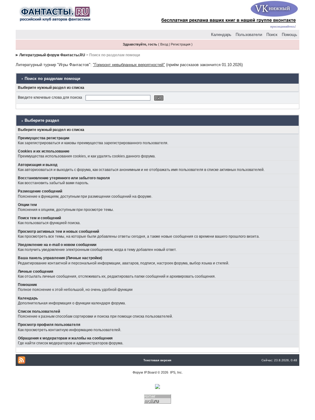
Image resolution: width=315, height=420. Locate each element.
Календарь (221, 34)
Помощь (289, 34)
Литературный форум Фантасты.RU (52, 55)
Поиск (271, 34)
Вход (164, 44)
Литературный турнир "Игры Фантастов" (53, 64)
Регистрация (180, 44)
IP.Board (150, 372)
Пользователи (249, 34)
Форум (138, 372)
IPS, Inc (176, 372)
